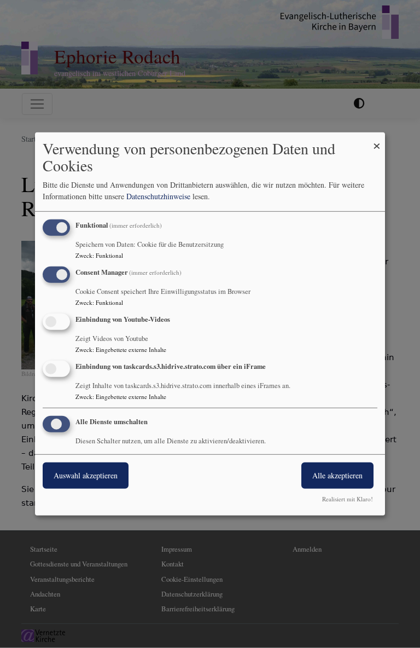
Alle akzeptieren (337, 475)
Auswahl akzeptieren (86, 475)
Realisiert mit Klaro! (347, 499)
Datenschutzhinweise (158, 196)
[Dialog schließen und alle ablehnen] (377, 139)
